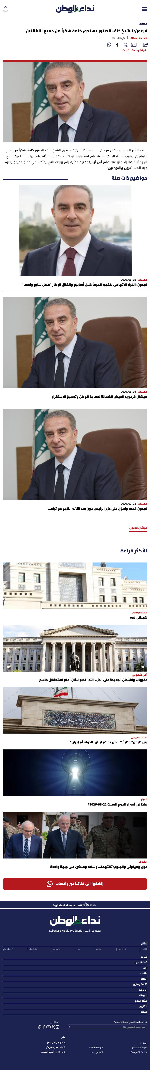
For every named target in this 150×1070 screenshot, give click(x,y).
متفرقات (56, 949)
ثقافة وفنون (140, 984)
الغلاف (144, 949)
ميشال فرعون (138, 528)
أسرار (78, 949)
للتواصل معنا (97, 1052)
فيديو (143, 1012)
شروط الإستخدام (139, 1047)
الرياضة (143, 990)
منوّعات (143, 995)
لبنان (144, 944)
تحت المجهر (141, 962)
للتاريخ (143, 1006)
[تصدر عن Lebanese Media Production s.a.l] (75, 920)
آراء (145, 968)
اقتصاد (143, 973)
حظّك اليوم (141, 1001)
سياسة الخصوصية (139, 1052)
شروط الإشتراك (96, 1047)
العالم (143, 979)
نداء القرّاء (33, 949)
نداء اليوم (122, 949)
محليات (143, 24)
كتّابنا (144, 957)
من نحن (143, 1043)
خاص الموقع (8, 949)
